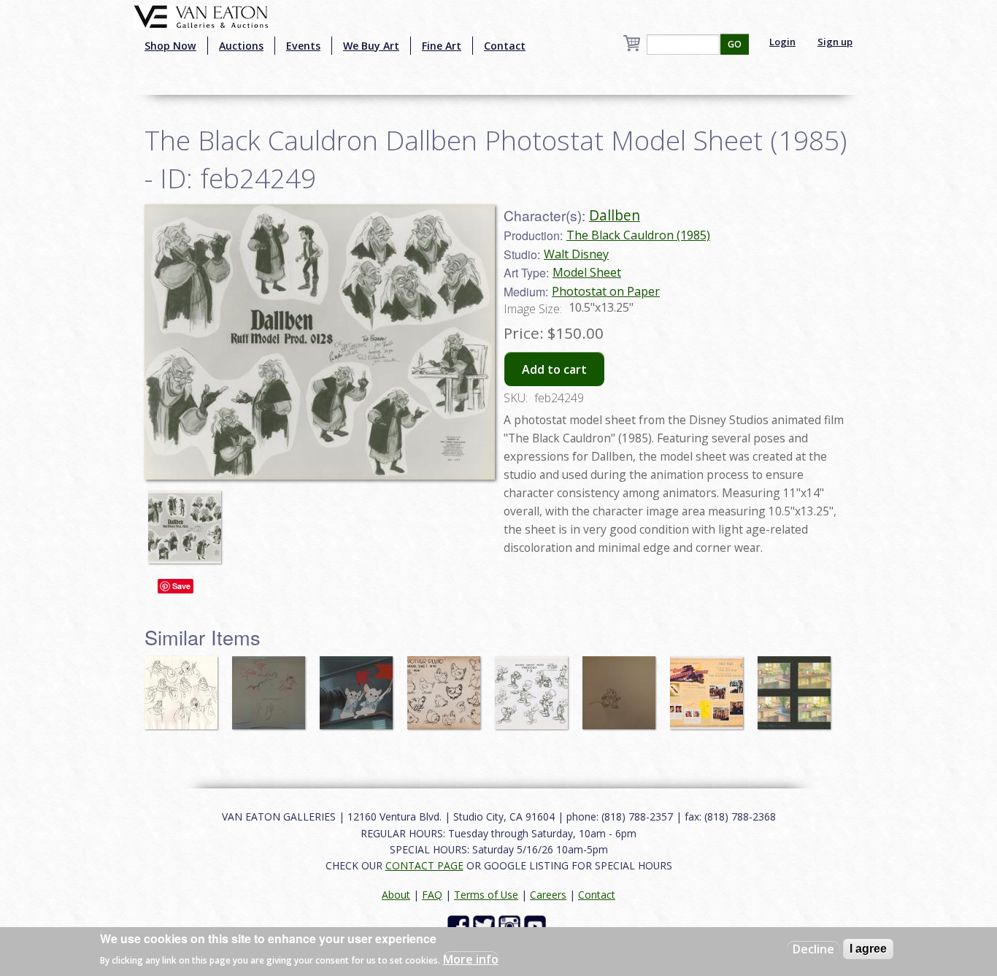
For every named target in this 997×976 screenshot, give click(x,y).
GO (735, 44)
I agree (868, 948)
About (396, 895)
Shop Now (170, 46)
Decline (813, 949)
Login (782, 41)
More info (470, 958)
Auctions (241, 46)
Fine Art (441, 46)
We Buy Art (371, 46)
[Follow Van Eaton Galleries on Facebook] (460, 925)
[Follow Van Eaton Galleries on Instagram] (511, 925)
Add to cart (554, 369)
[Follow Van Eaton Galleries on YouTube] (537, 925)
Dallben (614, 215)
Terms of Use (486, 895)
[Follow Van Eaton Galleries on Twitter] (485, 925)
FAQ (432, 895)
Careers (548, 895)
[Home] (201, 15)
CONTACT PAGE (424, 865)
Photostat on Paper (606, 291)
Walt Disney (576, 254)
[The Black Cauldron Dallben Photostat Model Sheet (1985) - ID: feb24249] (188, 520)
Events (303, 46)
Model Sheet (587, 272)
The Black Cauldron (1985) (638, 235)
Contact (505, 46)
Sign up (834, 41)
